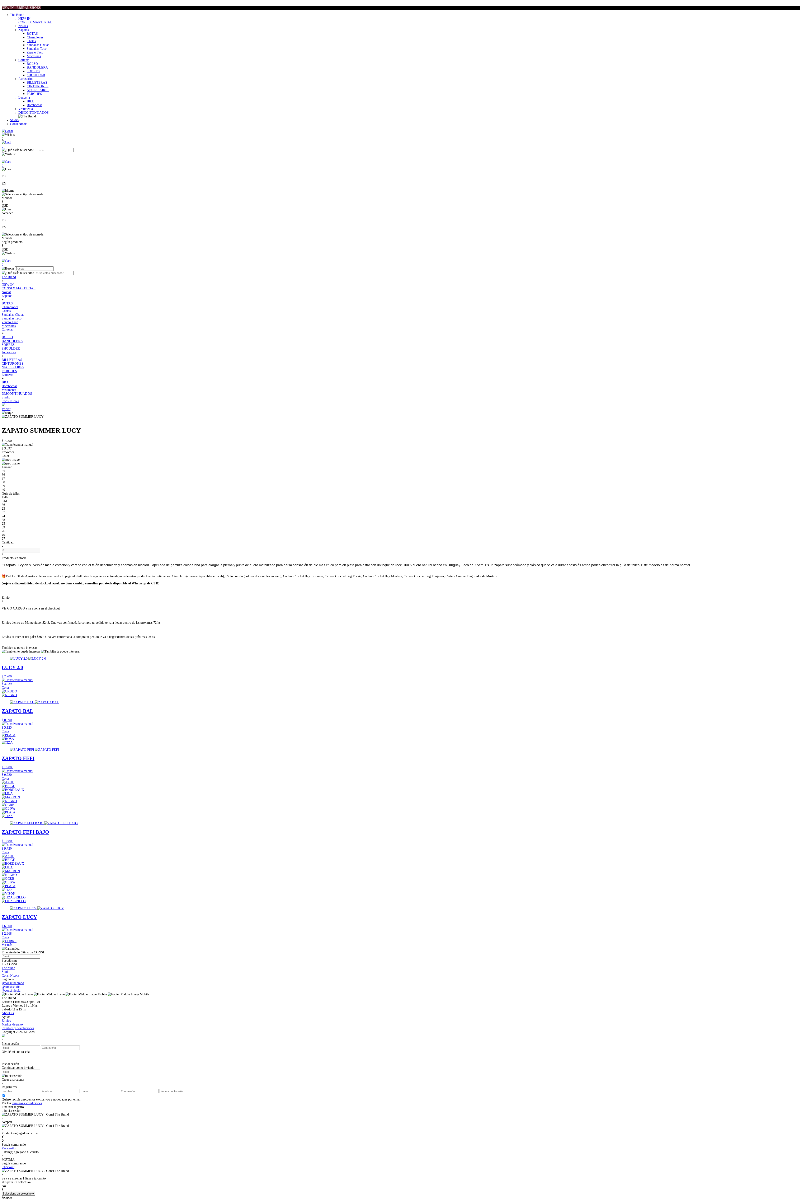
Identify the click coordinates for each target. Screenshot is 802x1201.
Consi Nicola (18, 124)
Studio (14, 120)
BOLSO (32, 63)
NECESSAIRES (38, 90)
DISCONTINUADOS (33, 112)
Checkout (8, 1167)
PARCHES (34, 93)
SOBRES (33, 71)
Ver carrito (8, 1148)
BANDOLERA (37, 67)
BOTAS (32, 33)
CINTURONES (37, 86)
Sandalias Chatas (38, 45)
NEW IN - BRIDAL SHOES (21, 7)
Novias (23, 26)
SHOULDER (36, 75)
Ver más (7, 945)
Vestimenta (25, 109)
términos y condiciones (27, 1103)
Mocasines (34, 56)
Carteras (23, 60)
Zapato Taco (35, 52)
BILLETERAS (37, 82)
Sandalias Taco (37, 48)
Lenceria (24, 97)
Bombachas (34, 105)
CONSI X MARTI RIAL (35, 22)
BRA (30, 101)
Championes (35, 37)
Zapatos (23, 30)
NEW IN (24, 18)
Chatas (31, 41)
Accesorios (25, 78)
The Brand (17, 15)
